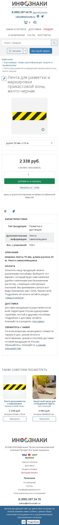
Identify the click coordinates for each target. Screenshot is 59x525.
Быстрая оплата (29, 472)
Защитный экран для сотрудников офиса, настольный (44, 404)
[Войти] (35, 22)
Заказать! (15, 418)
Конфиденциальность (29, 489)
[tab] (5, 211)
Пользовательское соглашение (29, 493)
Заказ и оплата (14, 297)
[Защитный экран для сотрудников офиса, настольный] (44, 387)
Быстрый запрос (40, 50)
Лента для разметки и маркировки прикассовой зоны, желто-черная (14, 404)
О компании (29, 482)
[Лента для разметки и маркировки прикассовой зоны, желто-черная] (14, 387)
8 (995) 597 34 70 (22, 12)
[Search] (54, 43)
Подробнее (33, 521)
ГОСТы (29, 486)
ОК (23, 521)
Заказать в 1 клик (29, 187)
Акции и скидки (29, 469)
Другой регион (40, 12)
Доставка (38, 321)
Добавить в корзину (29, 181)
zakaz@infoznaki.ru (25, 16)
